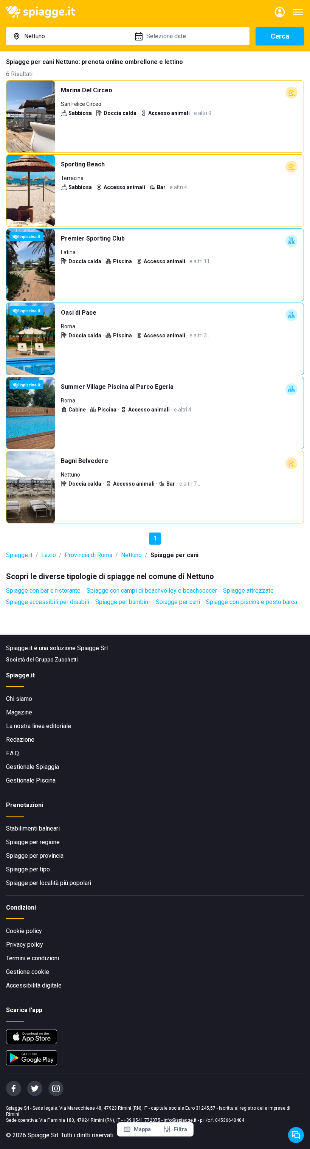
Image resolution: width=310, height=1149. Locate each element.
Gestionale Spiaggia (32, 766)
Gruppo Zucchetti (56, 660)
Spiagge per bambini (122, 602)
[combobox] (67, 36)
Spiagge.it (19, 555)
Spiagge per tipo (28, 869)
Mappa (142, 1129)
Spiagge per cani (178, 602)
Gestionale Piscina (31, 780)
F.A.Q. (13, 753)
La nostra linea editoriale (38, 726)
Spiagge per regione (33, 842)
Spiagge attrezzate (248, 590)
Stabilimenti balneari (33, 828)
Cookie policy (24, 931)
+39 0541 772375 (142, 1120)
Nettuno (131, 555)
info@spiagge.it (180, 1120)
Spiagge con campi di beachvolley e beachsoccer (152, 590)
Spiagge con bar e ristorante (43, 590)
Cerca (280, 36)
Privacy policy (24, 944)
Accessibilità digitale (34, 985)
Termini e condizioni (32, 958)
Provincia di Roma (88, 555)
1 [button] (155, 538)
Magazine (19, 712)
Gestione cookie (27, 971)
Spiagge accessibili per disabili (47, 602)
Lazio (48, 555)
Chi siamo (19, 698)
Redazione (20, 739)
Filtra (180, 1129)
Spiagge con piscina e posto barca (251, 602)
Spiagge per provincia (35, 855)
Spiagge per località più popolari (48, 883)
